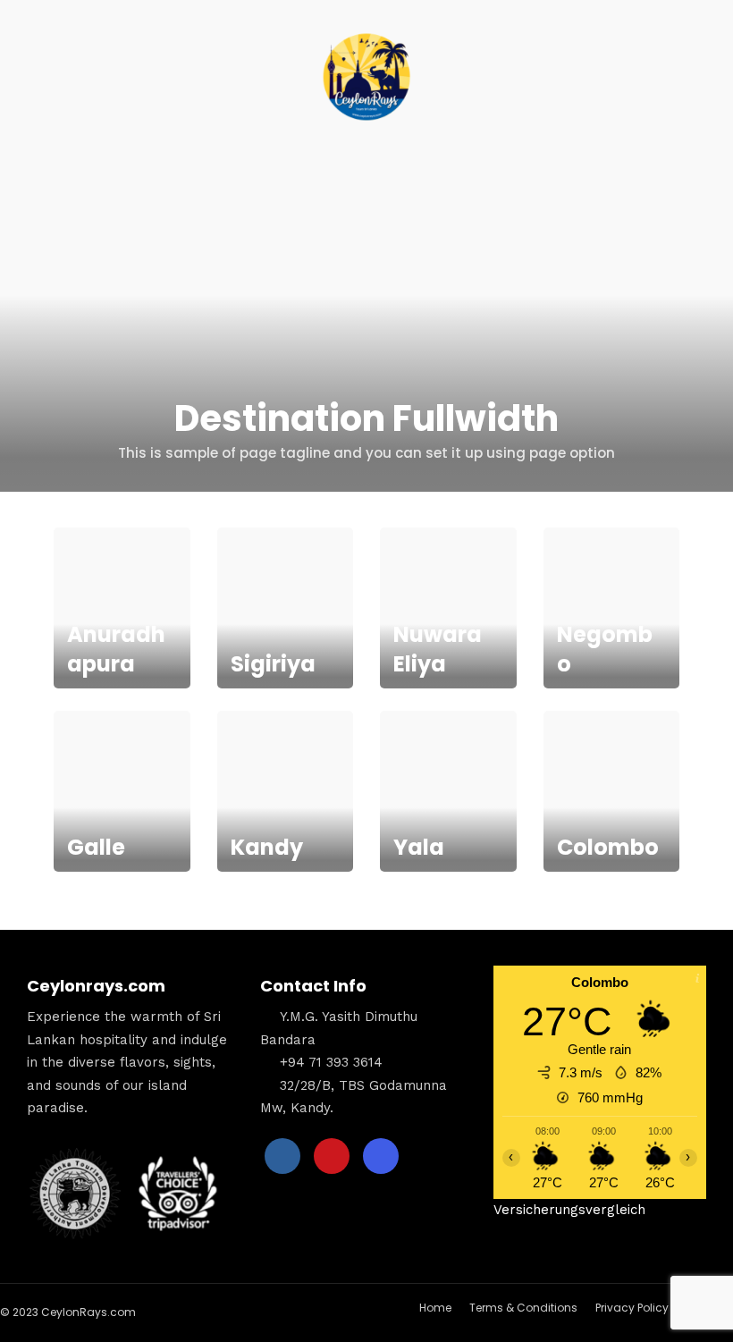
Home (435, 1307)
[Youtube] (332, 1156)
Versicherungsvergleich (569, 1210)
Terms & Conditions (523, 1307)
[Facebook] (282, 1156)
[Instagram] (381, 1156)
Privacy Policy (632, 1307)
